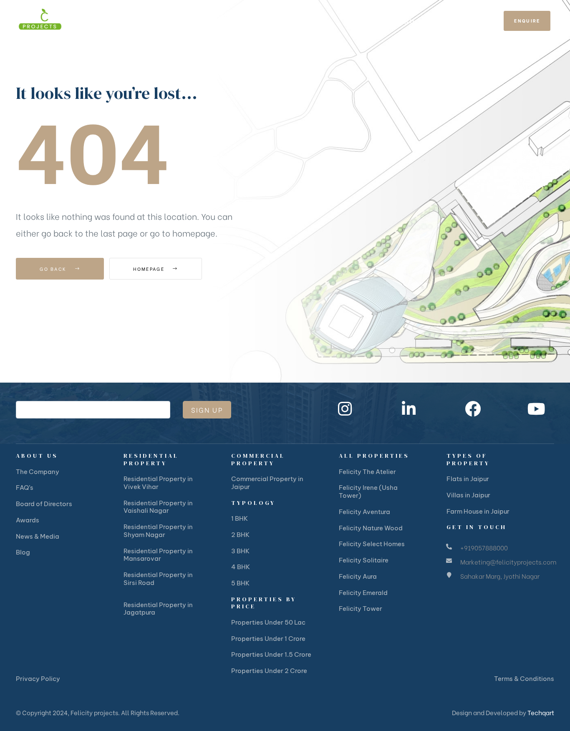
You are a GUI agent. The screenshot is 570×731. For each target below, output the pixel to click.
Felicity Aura (358, 576)
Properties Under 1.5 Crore (271, 654)
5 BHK (240, 583)
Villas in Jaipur (468, 495)
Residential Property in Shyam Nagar (158, 531)
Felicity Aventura (364, 512)
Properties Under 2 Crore (269, 671)
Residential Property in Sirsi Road (158, 579)
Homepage (149, 268)
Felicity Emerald (363, 593)
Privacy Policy (38, 679)
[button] (527, 21)
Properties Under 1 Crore (268, 639)
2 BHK (240, 535)
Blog (23, 552)
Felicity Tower (360, 609)
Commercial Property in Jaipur (267, 483)
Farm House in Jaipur (477, 511)
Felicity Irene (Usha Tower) (368, 491)
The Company (37, 472)
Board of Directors (44, 504)
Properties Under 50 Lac (268, 622)
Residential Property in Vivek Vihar (158, 483)
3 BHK (240, 551)
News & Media (37, 536)
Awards (27, 520)
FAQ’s (24, 488)
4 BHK (240, 567)
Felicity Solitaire (363, 560)
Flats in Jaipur (467, 479)
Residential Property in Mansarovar (158, 555)
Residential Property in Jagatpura (158, 609)
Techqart (540, 712)
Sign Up (207, 409)
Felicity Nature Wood (371, 528)
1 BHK (239, 518)
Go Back (54, 268)
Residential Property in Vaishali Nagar (158, 507)
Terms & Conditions (524, 679)
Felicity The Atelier (367, 472)
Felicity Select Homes (372, 544)
